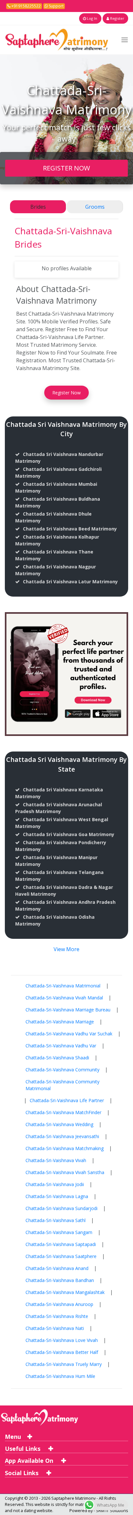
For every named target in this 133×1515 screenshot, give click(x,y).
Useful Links (23, 1448)
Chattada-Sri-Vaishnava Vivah (56, 1160)
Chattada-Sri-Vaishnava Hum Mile (60, 1376)
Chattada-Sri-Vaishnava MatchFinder (63, 1112)
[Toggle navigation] (124, 39)
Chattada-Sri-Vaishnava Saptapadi (61, 1244)
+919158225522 (25, 6)
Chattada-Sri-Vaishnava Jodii (55, 1184)
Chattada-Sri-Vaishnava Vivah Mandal (64, 998)
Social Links (22, 1473)
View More (66, 949)
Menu (13, 1436)
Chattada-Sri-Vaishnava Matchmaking (65, 1148)
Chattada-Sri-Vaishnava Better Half (62, 1352)
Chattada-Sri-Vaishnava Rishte (57, 1316)
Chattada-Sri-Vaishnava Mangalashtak (65, 1292)
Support (56, 6)
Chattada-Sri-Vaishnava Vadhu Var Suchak (69, 1034)
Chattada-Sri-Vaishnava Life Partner (67, 1100)
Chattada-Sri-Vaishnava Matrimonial (63, 986)
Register (116, 18)
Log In (91, 18)
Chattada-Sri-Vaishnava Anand (57, 1268)
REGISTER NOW (66, 167)
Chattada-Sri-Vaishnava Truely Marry (64, 1364)
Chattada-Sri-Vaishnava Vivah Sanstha (65, 1172)
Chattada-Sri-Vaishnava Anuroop (59, 1304)
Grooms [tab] (95, 206)
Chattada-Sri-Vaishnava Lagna (57, 1196)
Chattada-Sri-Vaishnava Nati (55, 1328)
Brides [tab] (38, 206)
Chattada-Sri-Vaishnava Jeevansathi (62, 1136)
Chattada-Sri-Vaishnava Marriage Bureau (68, 1010)
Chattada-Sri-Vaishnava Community (62, 1069)
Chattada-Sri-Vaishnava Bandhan (60, 1280)
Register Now (66, 393)
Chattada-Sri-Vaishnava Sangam (59, 1232)
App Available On (30, 1460)
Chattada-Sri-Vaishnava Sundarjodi (61, 1208)
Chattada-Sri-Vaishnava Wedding (59, 1124)
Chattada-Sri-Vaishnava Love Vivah (62, 1340)
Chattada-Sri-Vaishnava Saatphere (61, 1256)
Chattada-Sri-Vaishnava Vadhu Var (61, 1046)
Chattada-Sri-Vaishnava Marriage (60, 1022)
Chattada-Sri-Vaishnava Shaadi (57, 1058)
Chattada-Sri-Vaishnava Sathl (56, 1220)
